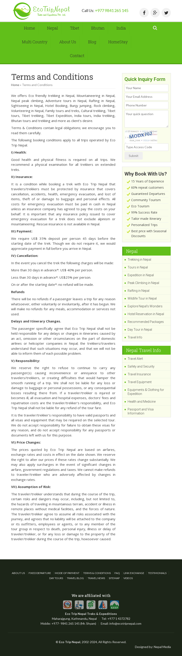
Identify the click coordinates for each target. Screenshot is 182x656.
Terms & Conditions (97, 573)
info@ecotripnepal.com (125, 623)
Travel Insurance (139, 374)
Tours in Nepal (138, 267)
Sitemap (114, 578)
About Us (67, 41)
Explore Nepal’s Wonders (145, 306)
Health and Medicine (142, 401)
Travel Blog (75, 578)
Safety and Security (141, 366)
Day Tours (56, 578)
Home (29, 28)
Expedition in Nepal (141, 275)
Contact (77, 55)
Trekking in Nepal (139, 259)
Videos (128, 578)
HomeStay (118, 41)
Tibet (74, 28)
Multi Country (34, 41)
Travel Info (135, 337)
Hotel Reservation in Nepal (146, 314)
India (121, 28)
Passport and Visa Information (141, 411)
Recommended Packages (146, 322)
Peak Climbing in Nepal (143, 283)
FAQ (117, 573)
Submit (133, 156)
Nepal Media (162, 647)
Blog (92, 41)
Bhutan (98, 28)
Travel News (96, 578)
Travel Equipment (140, 382)
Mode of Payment (67, 573)
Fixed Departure (40, 573)
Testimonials (157, 573)
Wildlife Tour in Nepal (142, 298)
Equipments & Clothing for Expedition (146, 392)
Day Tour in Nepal (140, 329)
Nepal (52, 28)
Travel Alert (135, 358)
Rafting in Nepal (138, 290)
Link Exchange (134, 573)
